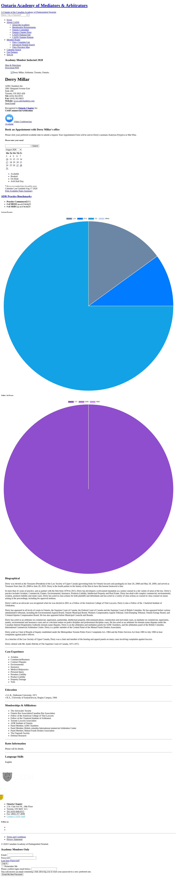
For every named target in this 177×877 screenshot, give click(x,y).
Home (9, 20)
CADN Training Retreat (22, 37)
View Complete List (21, 42)
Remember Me (10, 866)
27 (17, 165)
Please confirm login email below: (16, 869)
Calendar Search (14, 49)
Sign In (10, 54)
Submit (35, 146)
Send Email (10, 103)
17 (7, 162)
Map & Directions (13, 65)
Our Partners (12, 52)
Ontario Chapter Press (21, 32)
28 (21, 165)
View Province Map (21, 47)
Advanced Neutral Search (23, 45)
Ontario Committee (20, 30)
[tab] (88, 196)
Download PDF (12, 68)
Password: (5, 858)
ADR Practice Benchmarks (16, 196)
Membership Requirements (24, 27)
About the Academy (21, 25)
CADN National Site (21, 35)
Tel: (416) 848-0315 (15, 811)
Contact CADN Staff (16, 816)
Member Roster (13, 40)
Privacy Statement (14, 839)
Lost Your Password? (10, 860)
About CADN (13, 22)
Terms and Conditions (16, 837)
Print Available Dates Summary (18, 191)
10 (7, 159)
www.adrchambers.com (24, 101)
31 (7, 168)
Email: (4, 855)
